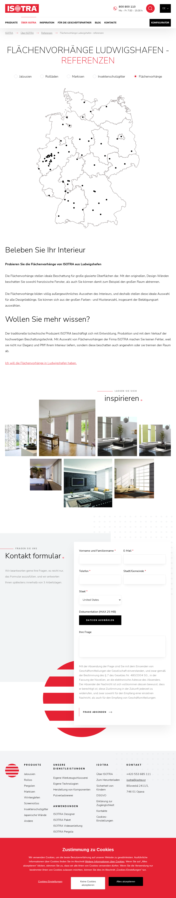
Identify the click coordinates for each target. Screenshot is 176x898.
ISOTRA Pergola (63, 832)
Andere (28, 821)
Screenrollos (31, 803)
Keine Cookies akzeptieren (88, 883)
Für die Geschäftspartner (74, 22)
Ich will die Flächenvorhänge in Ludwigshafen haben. (41, 363)
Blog (98, 22)
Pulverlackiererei (63, 795)
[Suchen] (150, 8)
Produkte (11, 22)
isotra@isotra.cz (136, 780)
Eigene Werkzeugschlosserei (70, 778)
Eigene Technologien (65, 784)
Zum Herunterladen (108, 780)
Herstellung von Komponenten (71, 790)
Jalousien (25, 76)
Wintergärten (32, 797)
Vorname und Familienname (97, 551)
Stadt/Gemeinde (134, 571)
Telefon (84, 571)
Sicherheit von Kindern (104, 788)
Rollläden (51, 76)
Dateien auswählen (100, 620)
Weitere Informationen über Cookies (104, 861)
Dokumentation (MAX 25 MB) (97, 612)
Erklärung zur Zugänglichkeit (105, 803)
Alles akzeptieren (126, 881)
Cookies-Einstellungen (104, 819)
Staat (83, 591)
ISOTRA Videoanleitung (67, 826)
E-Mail (128, 551)
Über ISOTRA (28, 22)
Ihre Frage (85, 632)
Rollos (28, 780)
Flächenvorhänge (150, 76)
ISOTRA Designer (64, 814)
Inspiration (47, 22)
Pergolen (29, 786)
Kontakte (110, 22)
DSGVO (101, 795)
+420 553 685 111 (138, 774)
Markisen (78, 76)
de (164, 8)
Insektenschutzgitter (111, 76)
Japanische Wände (35, 815)
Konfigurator (160, 22)
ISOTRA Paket (62, 820)
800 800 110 (127, 7)
